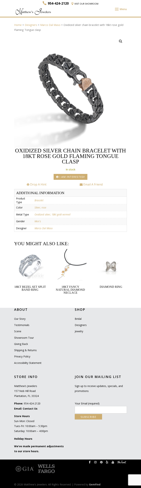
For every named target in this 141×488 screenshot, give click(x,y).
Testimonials (21, 325)
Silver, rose (40, 207)
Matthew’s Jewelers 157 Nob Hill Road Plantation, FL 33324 (26, 391)
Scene (17, 331)
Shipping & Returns (25, 350)
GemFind (94, 484)
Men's (38, 221)
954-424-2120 (32, 403)
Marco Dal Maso (50, 25)
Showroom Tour (24, 337)
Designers (31, 25)
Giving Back (21, 344)
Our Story (20, 318)
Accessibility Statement (27, 363)
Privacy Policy (22, 356)
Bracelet (39, 200)
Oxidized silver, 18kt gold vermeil (52, 214)
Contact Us (30, 408)
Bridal (78, 318)
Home (18, 25)
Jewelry (79, 331)
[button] (120, 41)
